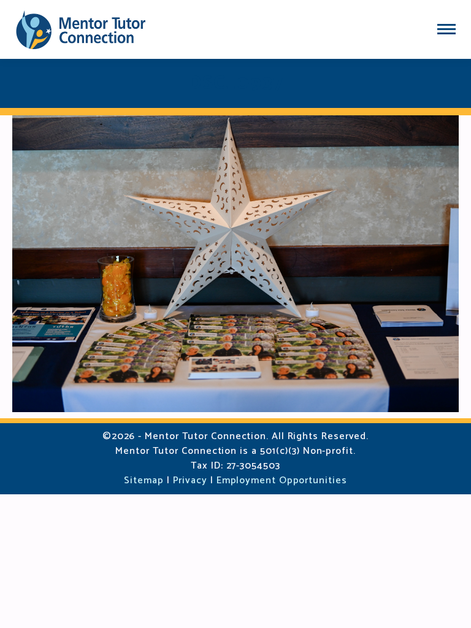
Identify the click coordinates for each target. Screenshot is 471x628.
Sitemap (143, 480)
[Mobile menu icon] (446, 29)
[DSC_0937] (235, 264)
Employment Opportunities (281, 480)
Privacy (190, 480)
